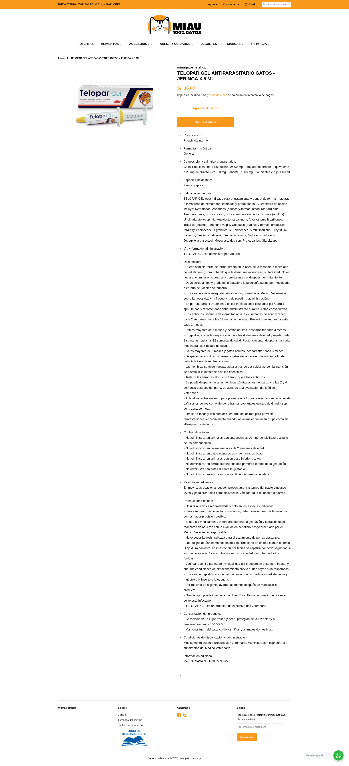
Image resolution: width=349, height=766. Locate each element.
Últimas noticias (67, 707)
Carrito (253, 4)
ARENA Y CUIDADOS (175, 44)
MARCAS (234, 44)
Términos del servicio (130, 719)
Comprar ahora (205, 122)
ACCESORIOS (139, 44)
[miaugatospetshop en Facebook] (179, 715)
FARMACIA (259, 44)
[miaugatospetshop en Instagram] (185, 715)
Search (122, 714)
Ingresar (213, 4)
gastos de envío (217, 95)
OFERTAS (86, 44)
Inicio (61, 58)
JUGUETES (209, 44)
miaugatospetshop (190, 758)
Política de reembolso (130, 724)
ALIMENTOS (110, 44)
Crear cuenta (231, 4)
